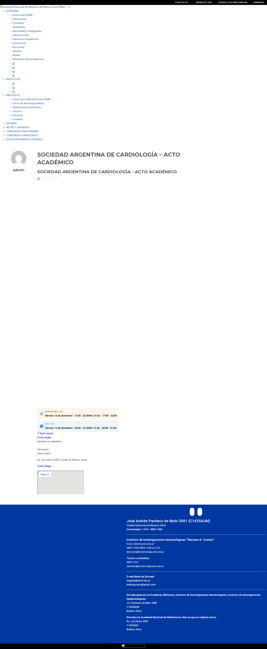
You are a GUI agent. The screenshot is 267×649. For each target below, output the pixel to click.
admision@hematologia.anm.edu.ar (145, 566)
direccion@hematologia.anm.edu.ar (145, 551)
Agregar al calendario (49, 441)
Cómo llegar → (45, 466)
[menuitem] (12, 11)
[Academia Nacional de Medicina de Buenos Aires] (29, 6)
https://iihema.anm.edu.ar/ (141, 543)
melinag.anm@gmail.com (141, 584)
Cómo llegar (44, 437)
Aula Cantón (46, 433)
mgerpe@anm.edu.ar (138, 580)
